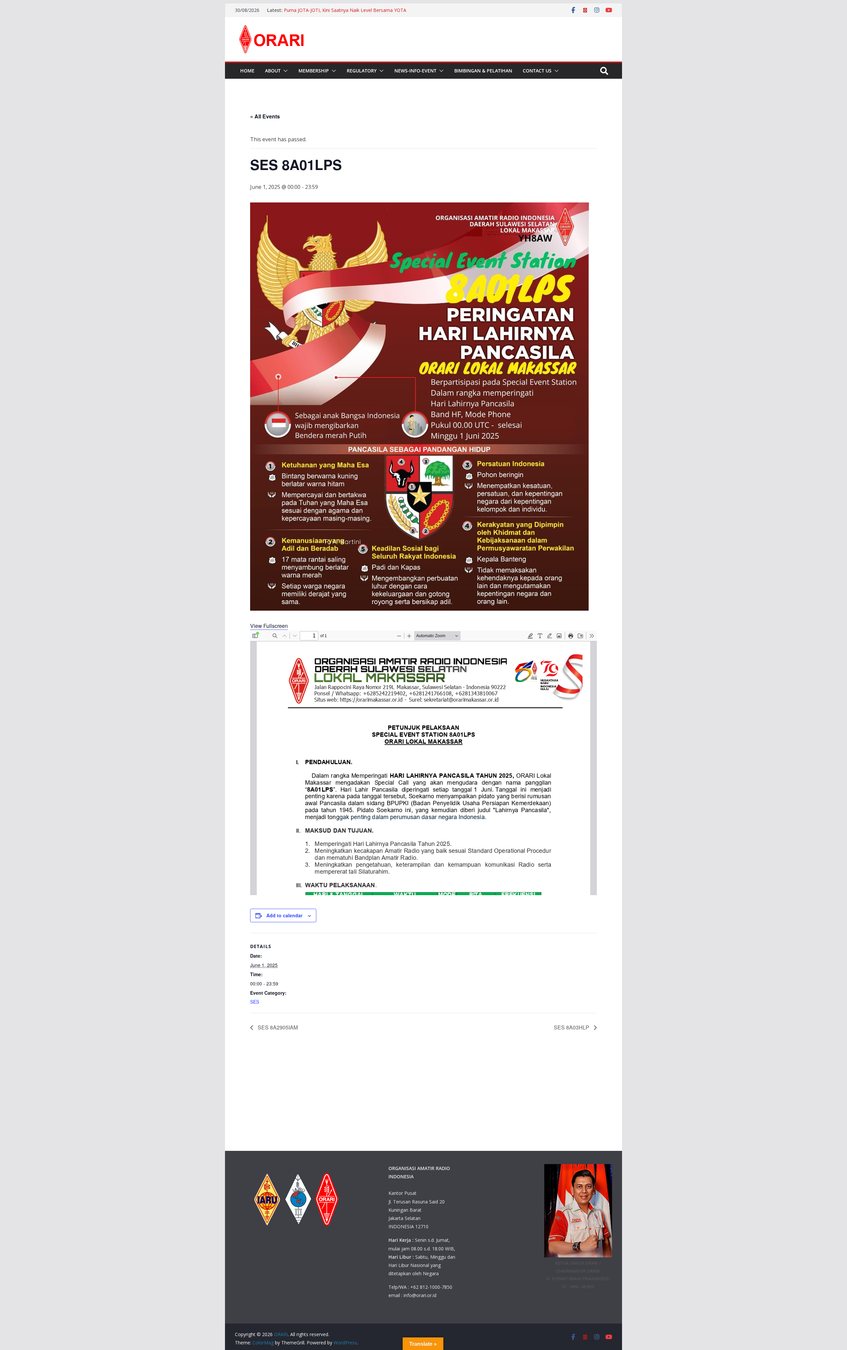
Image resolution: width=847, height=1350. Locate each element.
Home (247, 70)
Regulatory (362, 70)
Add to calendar (284, 915)
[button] (284, 70)
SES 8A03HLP (572, 1027)
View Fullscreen (269, 626)
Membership (313, 70)
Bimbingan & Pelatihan (483, 70)
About (273, 70)
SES (254, 1001)
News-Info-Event (415, 70)
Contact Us (537, 70)
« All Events (265, 116)
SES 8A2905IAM (277, 1027)
